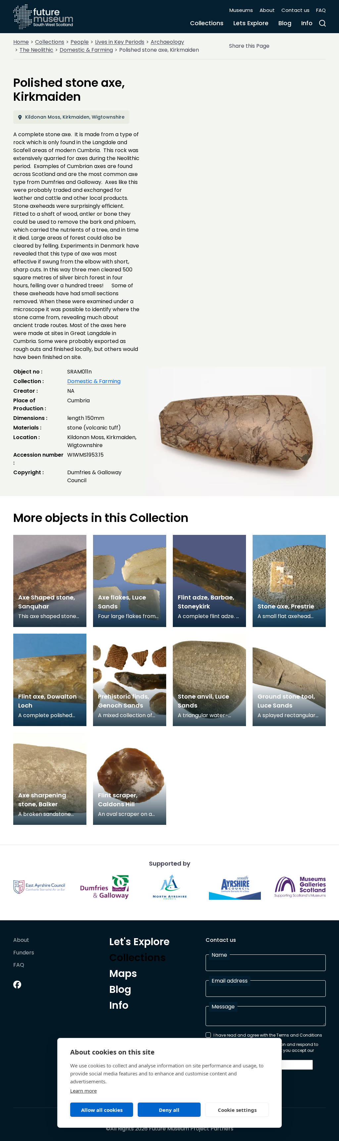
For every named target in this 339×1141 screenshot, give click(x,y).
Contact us (295, 10)
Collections (206, 23)
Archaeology (167, 42)
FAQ (321, 10)
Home (21, 42)
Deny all (169, 1110)
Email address (230, 981)
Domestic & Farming (86, 50)
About (267, 10)
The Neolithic (36, 50)
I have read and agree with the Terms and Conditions (268, 1035)
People (80, 42)
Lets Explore (250, 23)
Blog (284, 23)
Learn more (83, 1090)
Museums (241, 10)
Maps (123, 975)
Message (223, 1006)
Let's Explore (139, 943)
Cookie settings (237, 1110)
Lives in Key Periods (119, 42)
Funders (23, 952)
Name (219, 955)
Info (307, 23)
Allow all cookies (101, 1110)
